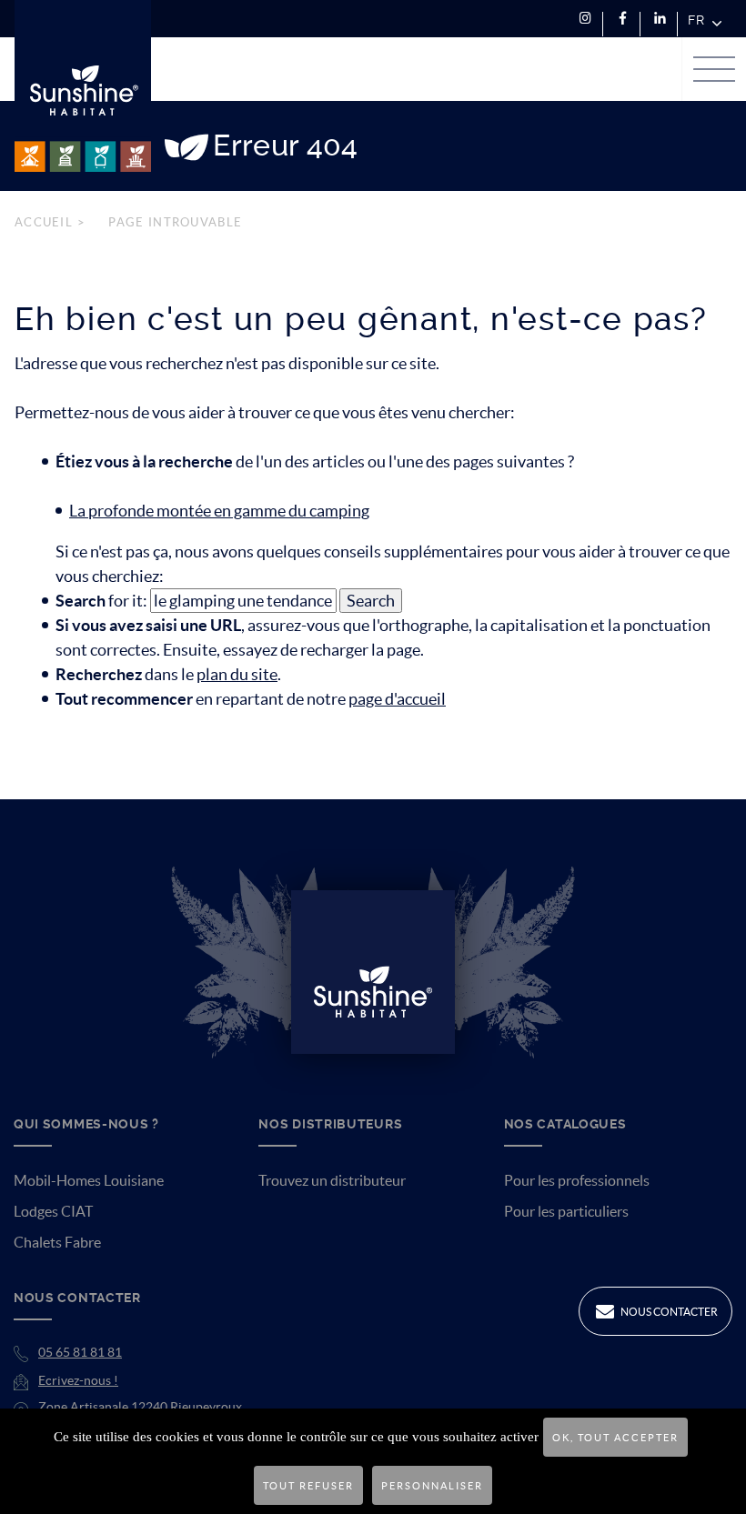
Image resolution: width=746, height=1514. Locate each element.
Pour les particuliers (566, 1211)
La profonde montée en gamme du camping (219, 510)
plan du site (237, 674)
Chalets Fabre (57, 1242)
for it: (101, 600)
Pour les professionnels (577, 1180)
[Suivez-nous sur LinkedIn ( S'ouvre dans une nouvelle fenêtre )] (660, 18)
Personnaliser (432, 1485)
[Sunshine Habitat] (83, 86)
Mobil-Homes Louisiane (89, 1180)
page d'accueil (397, 698)
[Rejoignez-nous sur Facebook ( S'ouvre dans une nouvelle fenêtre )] (622, 18)
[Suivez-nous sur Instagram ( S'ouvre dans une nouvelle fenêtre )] (585, 18)
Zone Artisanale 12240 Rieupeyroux (140, 1406)
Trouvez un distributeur (332, 1180)
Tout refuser (308, 1485)
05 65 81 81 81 (80, 1352)
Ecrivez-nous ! (78, 1380)
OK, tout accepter (615, 1437)
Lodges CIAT (53, 1211)
